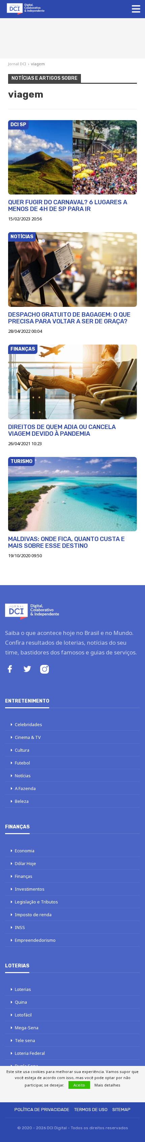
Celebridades (28, 724)
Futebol (22, 763)
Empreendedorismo (35, 940)
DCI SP (18, 125)
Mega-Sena (26, 1028)
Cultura (22, 750)
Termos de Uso (91, 1109)
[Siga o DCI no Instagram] (44, 670)
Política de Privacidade (41, 1109)
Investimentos (30, 889)
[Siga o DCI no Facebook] (9, 670)
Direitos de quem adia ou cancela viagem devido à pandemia (62, 430)
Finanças (22, 349)
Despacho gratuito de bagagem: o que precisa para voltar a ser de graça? (69, 318)
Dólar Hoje (25, 863)
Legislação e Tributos (36, 902)
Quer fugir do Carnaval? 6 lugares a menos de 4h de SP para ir (67, 206)
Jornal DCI (17, 63)
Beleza (22, 801)
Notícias (21, 237)
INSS (20, 927)
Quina (21, 1002)
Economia (24, 851)
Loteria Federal (30, 1053)
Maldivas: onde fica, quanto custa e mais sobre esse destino (66, 542)
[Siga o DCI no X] (27, 670)
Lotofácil (23, 1015)
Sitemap (121, 1109)
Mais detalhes (107, 1085)
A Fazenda (25, 788)
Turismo (21, 461)
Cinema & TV (28, 737)
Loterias (23, 989)
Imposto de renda (33, 915)
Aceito (79, 1084)
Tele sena (25, 1040)
